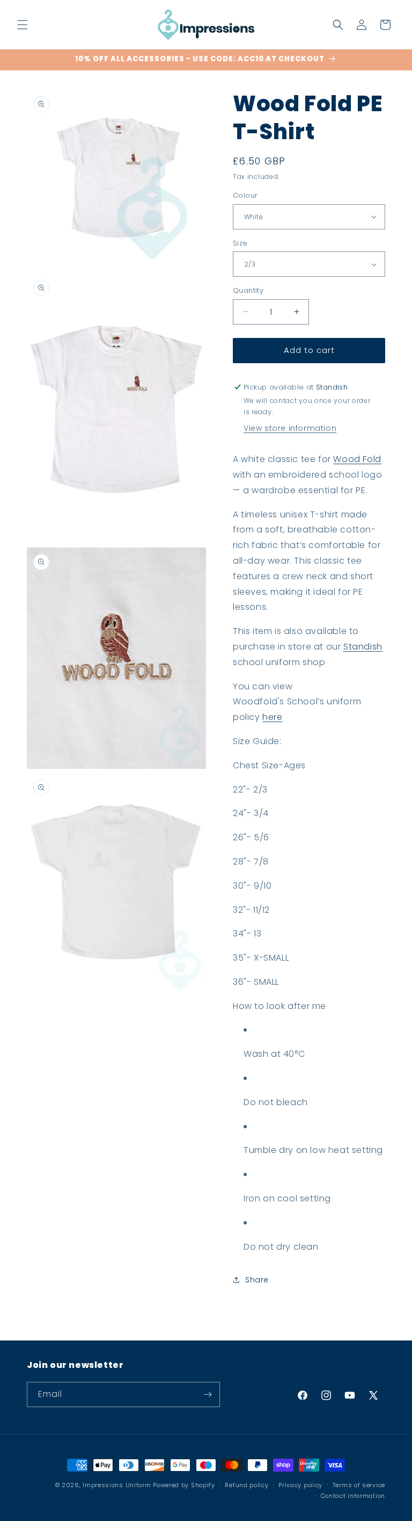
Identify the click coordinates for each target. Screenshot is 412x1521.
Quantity (248, 290)
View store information (290, 428)
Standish (362, 646)
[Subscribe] (207, 1394)
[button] (22, 25)
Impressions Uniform (117, 1485)
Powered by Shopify (184, 1485)
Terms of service (359, 1485)
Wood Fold (357, 459)
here (272, 717)
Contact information (353, 1495)
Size (240, 243)
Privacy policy (300, 1485)
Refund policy (246, 1485)
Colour (245, 195)
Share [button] (257, 1279)
